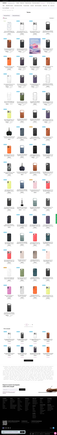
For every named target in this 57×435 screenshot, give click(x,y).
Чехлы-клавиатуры (5, 366)
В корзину (9, 343)
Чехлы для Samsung (16, 15)
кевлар (15, 378)
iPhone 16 (45, 367)
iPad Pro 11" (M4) (42, 366)
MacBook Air (19, 366)
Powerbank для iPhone (50, 408)
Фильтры (5, 18)
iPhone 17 (22, 367)
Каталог (5, 10)
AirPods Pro (34, 410)
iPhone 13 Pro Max (34, 368)
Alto (52, 370)
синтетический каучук (41, 379)
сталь (45, 379)
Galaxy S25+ (27, 370)
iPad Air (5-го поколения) (19, 369)
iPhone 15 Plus (9, 368)
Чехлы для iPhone (7, 15)
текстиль (15, 380)
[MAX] (3, 428)
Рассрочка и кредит (12, 408)
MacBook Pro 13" (51, 366)
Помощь (11, 398)
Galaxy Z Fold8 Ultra (41, 370)
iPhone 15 (13, 368)
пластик (17, 379)
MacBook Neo (28, 366)
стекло (47, 379)
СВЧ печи (41, 409)
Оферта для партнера (43, 432)
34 (32, 324)
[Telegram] (4, 428)
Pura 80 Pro (26, 408)
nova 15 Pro (26, 407)
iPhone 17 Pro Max (11, 367)
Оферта (31, 432)
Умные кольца (49, 410)
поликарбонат (25, 379)
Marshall (34, 408)
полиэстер (33, 379)
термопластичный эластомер (21, 380)
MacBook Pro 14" (6, 367)
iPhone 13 (42, 368)
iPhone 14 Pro (22, 368)
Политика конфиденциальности (36, 432)
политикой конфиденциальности (10, 432)
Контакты (4, 407)
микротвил (29, 378)
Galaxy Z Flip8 (31, 370)
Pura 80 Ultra (26, 409)
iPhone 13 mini (45, 368)
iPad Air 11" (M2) (32, 366)
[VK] (6, 428)
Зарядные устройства (50, 409)
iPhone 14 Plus (26, 368)
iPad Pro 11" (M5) (49, 369)
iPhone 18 (19, 407)
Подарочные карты (12, 407)
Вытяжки (41, 412)
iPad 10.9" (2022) (40, 369)
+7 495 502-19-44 (24, 421)
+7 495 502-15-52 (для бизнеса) (36, 421)
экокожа (36, 380)
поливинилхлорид (20, 379)
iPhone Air (19, 367)
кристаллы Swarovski (21, 378)
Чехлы (9, 366)
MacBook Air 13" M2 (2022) (6, 370)
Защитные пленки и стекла (14, 366)
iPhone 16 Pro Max (30, 367)
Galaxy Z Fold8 (36, 370)
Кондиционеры (42, 408)
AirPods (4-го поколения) (13, 370)
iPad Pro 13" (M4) (46, 366)
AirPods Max (34, 411)
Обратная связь (5, 408)
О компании (4, 398)
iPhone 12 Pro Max (50, 368)
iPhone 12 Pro (6, 369)
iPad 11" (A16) (45, 369)
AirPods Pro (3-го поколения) (34, 369)
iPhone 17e (25, 367)
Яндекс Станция (42, 413)
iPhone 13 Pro (38, 368)
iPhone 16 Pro (34, 367)
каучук (13, 378)
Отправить (22, 389)
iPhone (19, 398)
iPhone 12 (10, 369)
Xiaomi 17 (26, 410)
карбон (10, 378)
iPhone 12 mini (13, 369)
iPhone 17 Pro (16, 367)
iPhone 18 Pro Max (20, 409)
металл (26, 378)
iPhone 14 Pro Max (17, 368)
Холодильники (42, 411)
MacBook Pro (23, 366)
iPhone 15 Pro (5, 368)
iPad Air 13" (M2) (37, 366)
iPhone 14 (29, 368)
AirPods (33, 409)
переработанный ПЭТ (12, 379)
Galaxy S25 (19, 370)
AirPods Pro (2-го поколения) (48, 370)
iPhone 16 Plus (38, 367)
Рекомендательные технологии (50, 432)
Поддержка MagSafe (40, 380)
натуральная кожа (37, 378)
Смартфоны (27, 398)
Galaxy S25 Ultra (23, 370)
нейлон (41, 378)
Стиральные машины (42, 410)
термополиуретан (27, 380)
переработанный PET (6, 379)
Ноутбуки (34, 413)
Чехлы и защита (9, 10)
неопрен (44, 378)
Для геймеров (50, 398)
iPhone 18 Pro (19, 408)
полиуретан (29, 379)
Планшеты (41, 398)
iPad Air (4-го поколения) (26, 369)
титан (31, 380)
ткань (33, 380)
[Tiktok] (10, 428)
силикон (36, 379)
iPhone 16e (42, 367)
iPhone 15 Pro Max (49, 367)
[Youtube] (8, 428)
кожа (17, 378)
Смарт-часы (34, 398)
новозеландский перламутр (49, 378)
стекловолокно (51, 379)
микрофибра (32, 378)
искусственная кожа (6, 378)
